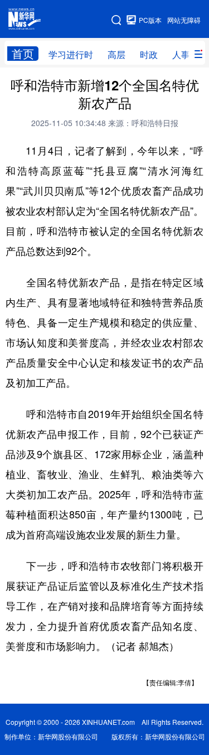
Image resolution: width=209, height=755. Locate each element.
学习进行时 (70, 54)
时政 (149, 54)
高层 (116, 54)
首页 (23, 53)
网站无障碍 (184, 20)
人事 (181, 54)
